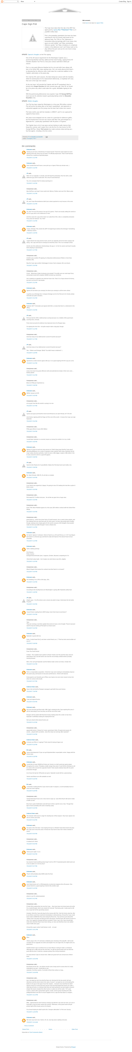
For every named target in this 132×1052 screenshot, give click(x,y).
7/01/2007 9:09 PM (32, 876)
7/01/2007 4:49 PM (32, 592)
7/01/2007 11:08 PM (32, 1012)
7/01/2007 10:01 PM (32, 929)
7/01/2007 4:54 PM (32, 614)
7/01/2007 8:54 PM (32, 844)
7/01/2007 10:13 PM (32, 995)
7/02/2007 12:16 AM (32, 1022)
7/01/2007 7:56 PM (32, 691)
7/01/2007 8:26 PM (32, 779)
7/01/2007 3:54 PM (32, 421)
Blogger (73, 1047)
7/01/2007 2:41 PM (32, 193)
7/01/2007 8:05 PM (32, 701)
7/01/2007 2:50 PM (32, 265)
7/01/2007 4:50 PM (32, 604)
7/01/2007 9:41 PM (32, 898)
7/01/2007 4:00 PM (32, 477)
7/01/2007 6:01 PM (32, 664)
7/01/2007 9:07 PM (32, 866)
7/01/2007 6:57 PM (32, 681)
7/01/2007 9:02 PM (32, 854)
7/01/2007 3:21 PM (32, 363)
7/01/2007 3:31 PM (32, 375)
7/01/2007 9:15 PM (32, 888)
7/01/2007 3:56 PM (32, 441)
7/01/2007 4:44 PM (32, 582)
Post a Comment (29, 1025)
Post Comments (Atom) (35, 1032)
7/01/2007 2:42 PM (32, 221)
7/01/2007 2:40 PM (32, 183)
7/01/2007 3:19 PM (32, 353)
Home (50, 1029)
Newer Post (25, 1029)
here (87, 23)
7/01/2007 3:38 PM (32, 385)
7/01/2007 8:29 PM (32, 791)
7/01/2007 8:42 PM (32, 820)
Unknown (29, 149)
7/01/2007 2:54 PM (32, 310)
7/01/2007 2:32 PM (32, 168)
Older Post (75, 1029)
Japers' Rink (99, 23)
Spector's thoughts (33, 54)
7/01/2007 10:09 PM (32, 972)
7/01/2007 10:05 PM (32, 959)
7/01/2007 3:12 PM (32, 329)
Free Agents (30, 138)
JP (27, 173)
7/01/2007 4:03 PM (32, 500)
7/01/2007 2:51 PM (32, 282)
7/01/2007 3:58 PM (32, 457)
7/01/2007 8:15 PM (32, 722)
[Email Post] (46, 136)
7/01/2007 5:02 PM (32, 628)
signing (62, 30)
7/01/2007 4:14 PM (32, 541)
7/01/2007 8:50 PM (32, 833)
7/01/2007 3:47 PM (32, 405)
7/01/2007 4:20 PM (32, 561)
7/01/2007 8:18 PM (32, 756)
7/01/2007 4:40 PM (32, 571)
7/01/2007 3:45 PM (32, 395)
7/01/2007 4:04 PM (32, 511)
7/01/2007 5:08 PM (32, 643)
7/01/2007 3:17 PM (32, 339)
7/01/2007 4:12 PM (32, 527)
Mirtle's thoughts (33, 101)
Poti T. (34, 138)
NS (27, 750)
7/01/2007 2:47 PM (32, 250)
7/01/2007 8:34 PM (32, 808)
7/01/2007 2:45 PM (32, 233)
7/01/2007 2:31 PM (32, 157)
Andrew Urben (31, 687)
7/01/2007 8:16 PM (32, 734)
